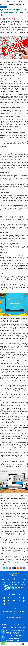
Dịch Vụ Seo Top (13, 624)
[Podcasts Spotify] (4, 604)
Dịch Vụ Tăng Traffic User (19, 632)
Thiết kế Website (3, 7)
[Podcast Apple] (24, 601)
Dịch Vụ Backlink (7, 632)
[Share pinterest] (10, 568)
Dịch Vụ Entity (20, 630)
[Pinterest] (24, 598)
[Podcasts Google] (19, 601)
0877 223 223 (15, 615)
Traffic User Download (20, 634)
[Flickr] (9, 601)
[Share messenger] (24, 568)
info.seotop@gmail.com (15, 617)
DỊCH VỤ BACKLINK (17, 1)
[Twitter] (9, 598)
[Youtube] (19, 598)
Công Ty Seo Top (22, 624)
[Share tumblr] (15, 568)
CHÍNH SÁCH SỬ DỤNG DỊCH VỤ (14, 640)
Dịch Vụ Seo (8, 626)
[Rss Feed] (9, 604)
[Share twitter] (7, 568)
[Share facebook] (4, 568)
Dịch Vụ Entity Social (8, 634)
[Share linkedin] (13, 568)
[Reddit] (4, 601)
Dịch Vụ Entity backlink (19, 629)
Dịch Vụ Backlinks (10, 635)
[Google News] (14, 601)
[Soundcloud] (14, 598)
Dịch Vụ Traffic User (10, 630)
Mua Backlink (19, 635)
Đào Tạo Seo (5, 624)
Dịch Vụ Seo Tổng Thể (17, 626)
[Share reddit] (18, 568)
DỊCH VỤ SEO (7, 1)
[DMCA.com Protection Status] (21, 587)
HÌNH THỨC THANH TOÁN (14, 637)
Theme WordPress (8, 629)
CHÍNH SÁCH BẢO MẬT (14, 638)
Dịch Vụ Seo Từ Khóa (8, 627)
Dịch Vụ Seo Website (20, 627)
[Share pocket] (21, 568)
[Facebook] (4, 598)
